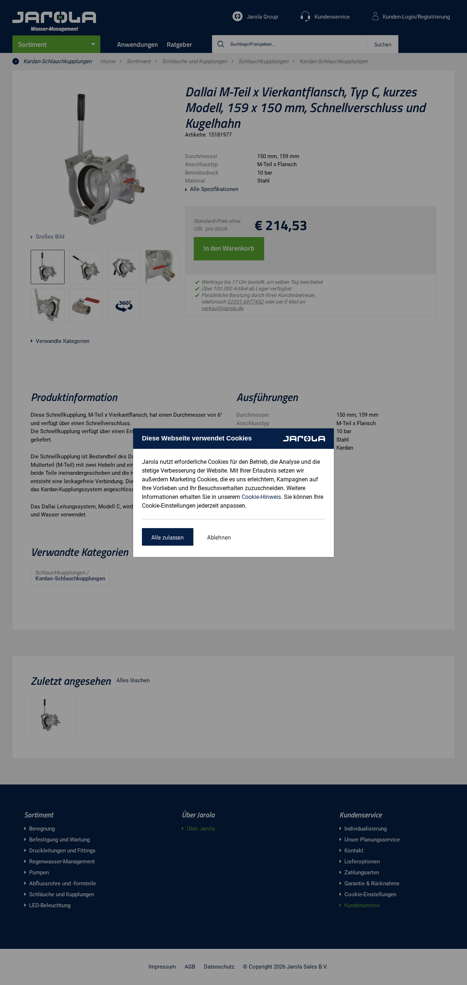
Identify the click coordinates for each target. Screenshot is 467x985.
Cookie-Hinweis (261, 496)
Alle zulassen (167, 537)
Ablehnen (219, 537)
